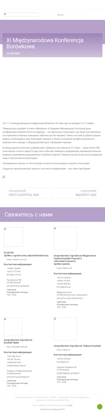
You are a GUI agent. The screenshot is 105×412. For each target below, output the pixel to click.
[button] (47, 14)
